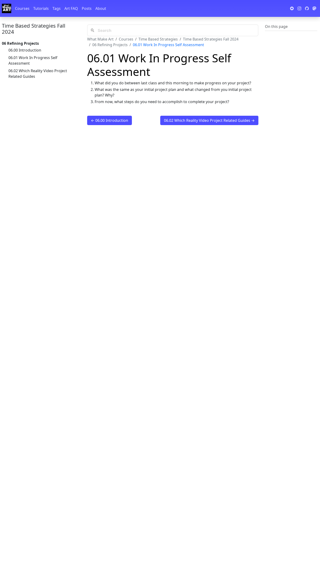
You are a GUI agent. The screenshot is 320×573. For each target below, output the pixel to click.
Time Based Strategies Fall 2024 (33, 28)
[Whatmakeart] (6, 8)
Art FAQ (71, 8)
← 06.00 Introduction (109, 120)
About (100, 8)
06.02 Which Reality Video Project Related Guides (37, 73)
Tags (56, 8)
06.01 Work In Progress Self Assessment (32, 60)
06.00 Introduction (24, 50)
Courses (22, 8)
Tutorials (41, 8)
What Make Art (100, 39)
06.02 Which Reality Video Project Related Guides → (209, 120)
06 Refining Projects (110, 44)
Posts (87, 8)
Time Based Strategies (158, 39)
